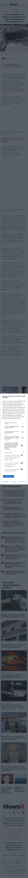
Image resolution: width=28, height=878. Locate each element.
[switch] (22, 427)
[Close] (25, 396)
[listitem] (14, 423)
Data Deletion (5, 481)
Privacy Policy (22, 481)
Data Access (14, 481)
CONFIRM (8, 476)
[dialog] (14, 439)
